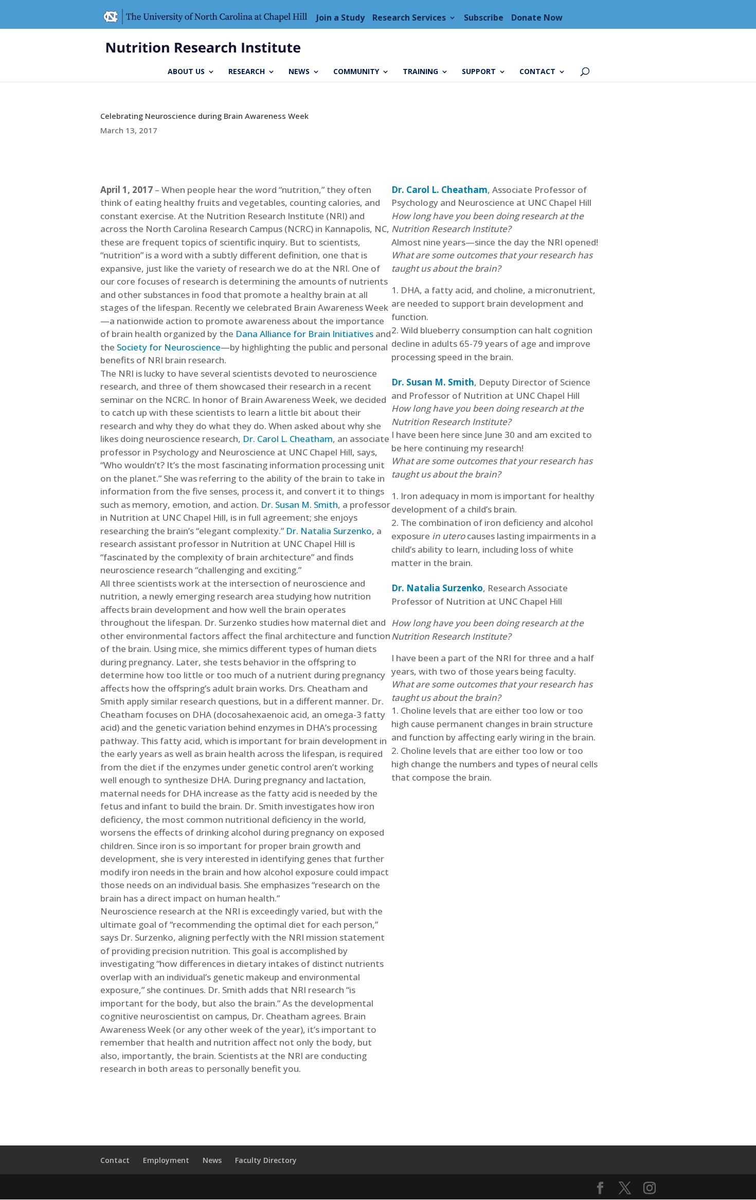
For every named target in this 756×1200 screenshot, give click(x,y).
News (299, 72)
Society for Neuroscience (169, 347)
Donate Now (537, 17)
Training (420, 72)
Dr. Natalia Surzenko (329, 531)
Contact (537, 72)
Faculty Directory (266, 1160)
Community (356, 72)
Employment (166, 1160)
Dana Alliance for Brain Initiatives (304, 334)
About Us (186, 72)
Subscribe (483, 17)
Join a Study (340, 17)
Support (479, 72)
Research (246, 72)
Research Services (409, 17)
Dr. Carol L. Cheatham (288, 439)
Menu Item (208, 17)
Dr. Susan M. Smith (299, 504)
